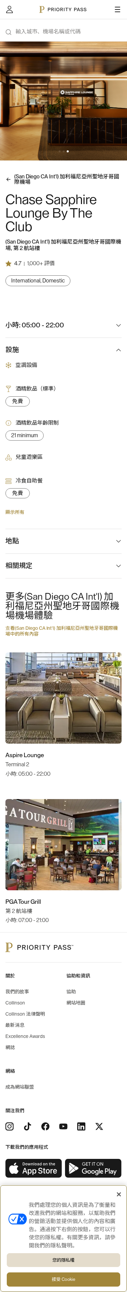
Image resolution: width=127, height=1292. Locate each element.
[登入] (9, 9)
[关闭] (118, 1194)
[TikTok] (27, 1126)
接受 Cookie (63, 1279)
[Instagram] (9, 1126)
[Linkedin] (81, 1126)
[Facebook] (45, 1126)
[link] (33, 1168)
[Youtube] (63, 1126)
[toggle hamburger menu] (117, 9)
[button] (60, 151)
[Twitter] (99, 1126)
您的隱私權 (63, 1260)
